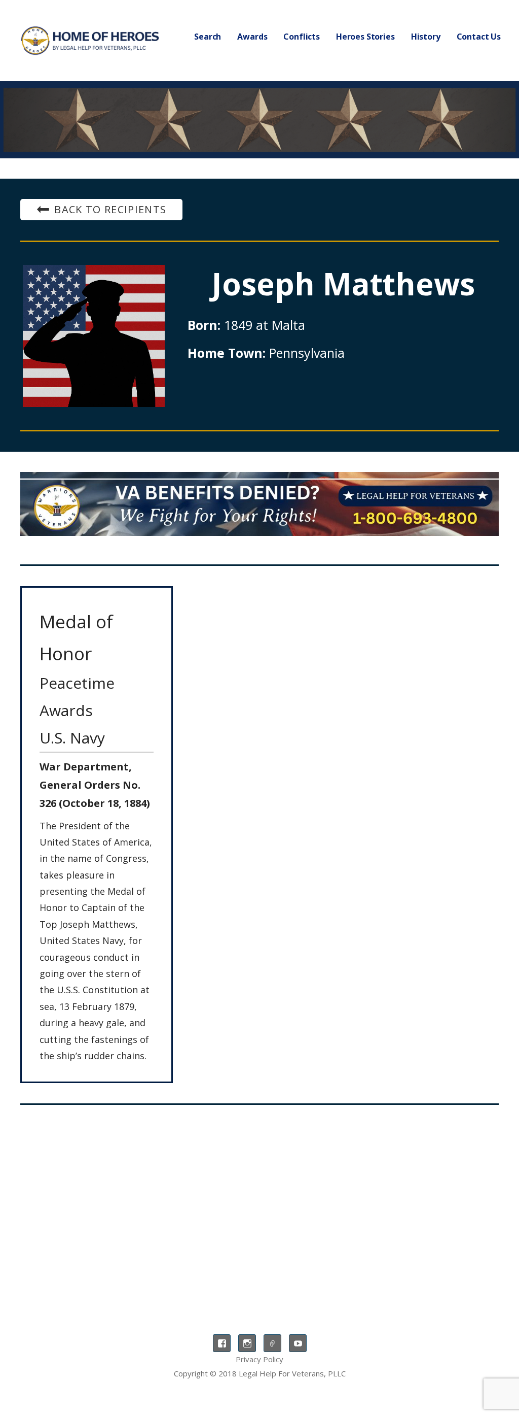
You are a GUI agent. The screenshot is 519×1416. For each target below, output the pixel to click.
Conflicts (301, 36)
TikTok (272, 1343)
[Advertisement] (259, 1196)
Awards (252, 36)
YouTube (298, 1343)
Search (207, 36)
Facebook (222, 1343)
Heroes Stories (365, 36)
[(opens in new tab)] (259, 504)
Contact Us (479, 36)
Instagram (247, 1343)
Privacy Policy (259, 1359)
